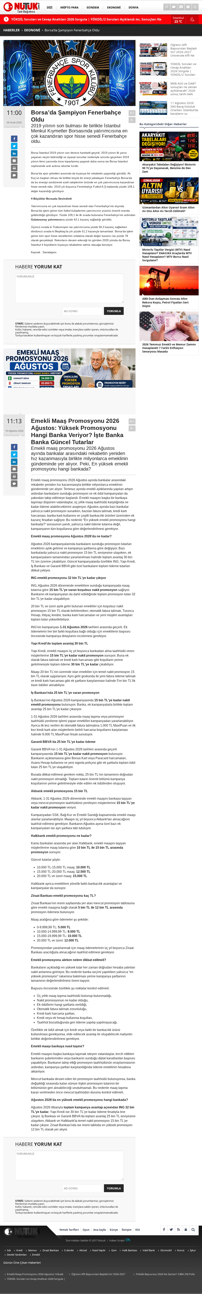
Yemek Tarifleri (69, 1230)
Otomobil (166, 1250)
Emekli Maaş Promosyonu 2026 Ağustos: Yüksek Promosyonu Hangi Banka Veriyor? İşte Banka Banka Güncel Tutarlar (34, 1274)
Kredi (19, 1250)
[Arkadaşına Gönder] (14, 160)
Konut (180, 1250)
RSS (137, 1230)
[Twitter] (14, 146)
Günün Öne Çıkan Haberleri (22, 1262)
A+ (132, 113)
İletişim (127, 1230)
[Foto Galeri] (181, 7)
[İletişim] (188, 7)
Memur (32, 1250)
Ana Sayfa (99, 1230)
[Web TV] (173, 7)
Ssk (9, 1250)
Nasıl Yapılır (99, 1250)
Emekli (36, 1254)
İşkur (193, 1250)
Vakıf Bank (149, 1250)
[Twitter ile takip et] (171, 1229)
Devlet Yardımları (17, 1254)
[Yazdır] (14, 168)
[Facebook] (14, 139)
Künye (114, 1230)
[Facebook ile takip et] (163, 1229)
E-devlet (69, 1250)
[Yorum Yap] (14, 175)
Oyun (86, 1230)
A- (132, 120)
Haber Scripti (116, 1240)
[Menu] (166, 7)
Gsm (114, 1250)
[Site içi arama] (195, 7)
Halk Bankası (129, 1250)
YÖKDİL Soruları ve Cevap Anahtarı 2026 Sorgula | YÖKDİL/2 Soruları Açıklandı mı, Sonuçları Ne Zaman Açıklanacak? (34, 1279)
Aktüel (83, 1250)
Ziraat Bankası (50, 1250)
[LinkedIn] (14, 153)
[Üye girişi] (185, 1229)
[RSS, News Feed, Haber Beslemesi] (178, 1229)
